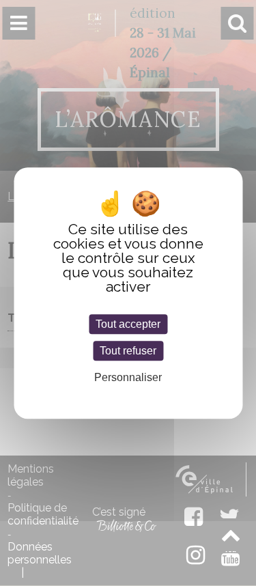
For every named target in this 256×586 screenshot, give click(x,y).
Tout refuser (128, 351)
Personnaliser (128, 378)
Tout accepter (128, 324)
